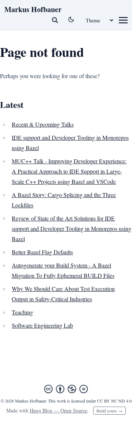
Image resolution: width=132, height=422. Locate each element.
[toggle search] (55, 20)
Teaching (22, 312)
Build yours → (109, 411)
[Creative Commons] (66, 389)
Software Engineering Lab (42, 325)
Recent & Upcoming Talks (43, 124)
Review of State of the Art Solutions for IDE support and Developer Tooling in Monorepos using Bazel (71, 228)
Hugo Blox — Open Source (58, 410)
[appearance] (71, 19)
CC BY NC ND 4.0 (114, 401)
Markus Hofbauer (33, 9)
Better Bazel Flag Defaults (42, 252)
